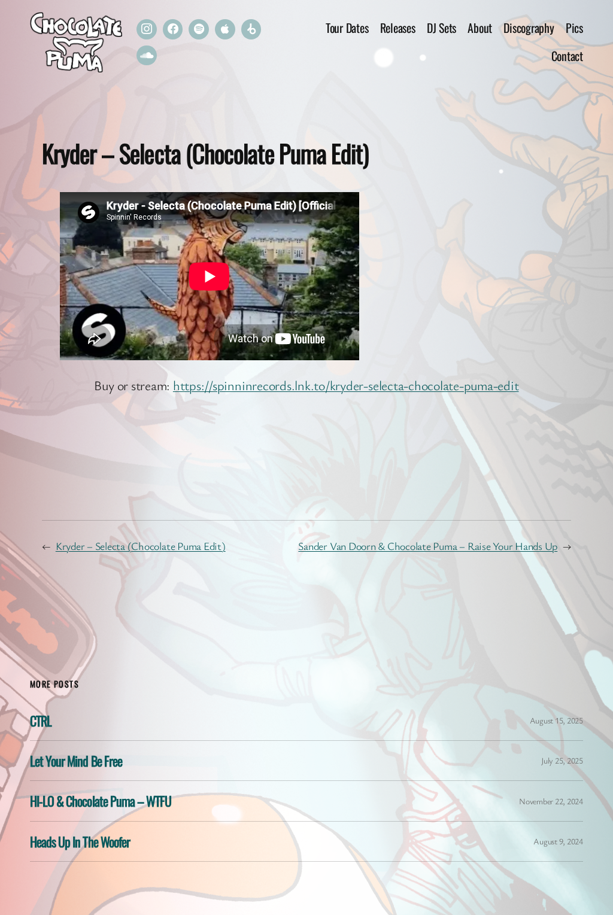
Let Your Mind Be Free (76, 760)
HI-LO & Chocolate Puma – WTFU (100, 800)
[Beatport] (251, 29)
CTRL (40, 720)
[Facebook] (173, 29)
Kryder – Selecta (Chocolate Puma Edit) (141, 546)
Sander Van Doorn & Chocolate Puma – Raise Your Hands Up (427, 546)
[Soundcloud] (146, 55)
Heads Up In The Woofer (80, 841)
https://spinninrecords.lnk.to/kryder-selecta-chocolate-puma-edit (346, 385)
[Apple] (225, 29)
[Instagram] (146, 29)
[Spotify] (199, 29)
